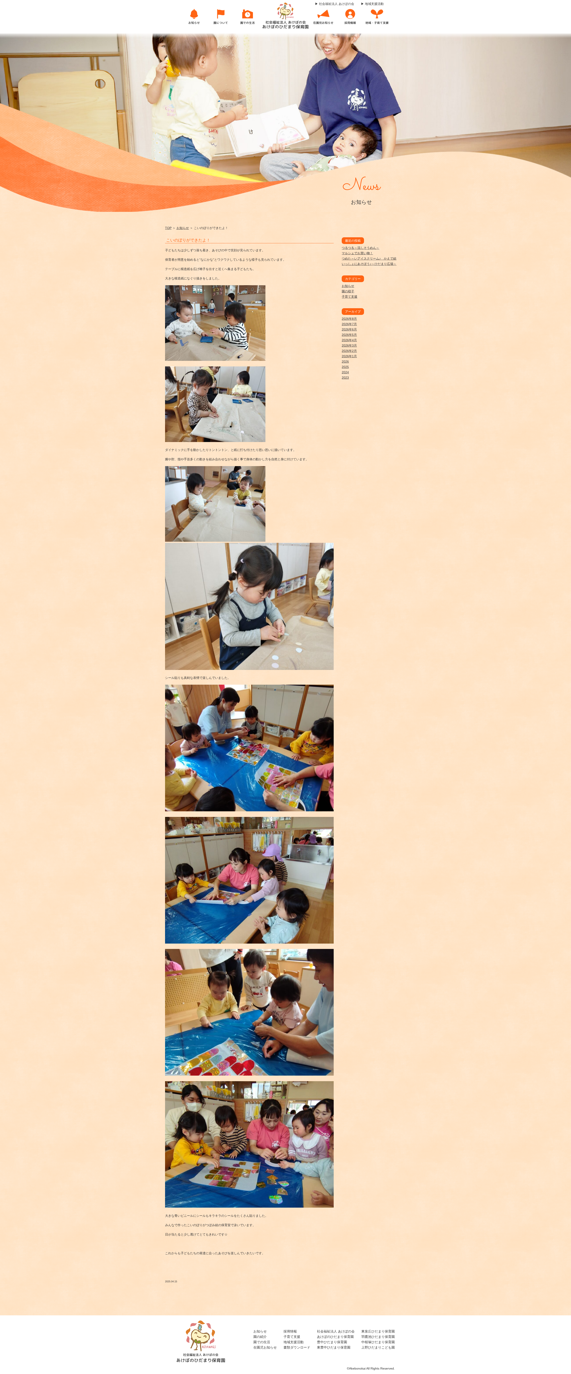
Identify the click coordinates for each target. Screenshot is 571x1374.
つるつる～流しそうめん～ (360, 248)
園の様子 (348, 291)
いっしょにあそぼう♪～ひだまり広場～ (369, 264)
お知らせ (182, 228)
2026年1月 (349, 356)
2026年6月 (349, 329)
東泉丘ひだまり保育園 (378, 1331)
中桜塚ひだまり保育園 (378, 1342)
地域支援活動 (293, 1342)
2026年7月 (349, 324)
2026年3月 (349, 345)
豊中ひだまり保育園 (332, 1342)
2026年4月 (349, 340)
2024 (345, 372)
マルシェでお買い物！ (357, 253)
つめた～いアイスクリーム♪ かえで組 (369, 258)
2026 (345, 361)
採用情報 (290, 1331)
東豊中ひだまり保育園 (333, 1347)
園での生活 (261, 1342)
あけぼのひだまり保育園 (335, 1337)
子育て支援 (349, 296)
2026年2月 (349, 351)
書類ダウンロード (296, 1347)
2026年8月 (349, 318)
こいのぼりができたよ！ (188, 240)
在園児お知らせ (265, 1347)
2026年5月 (349, 335)
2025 (345, 367)
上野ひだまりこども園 (378, 1347)
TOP (168, 228)
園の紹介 (260, 1337)
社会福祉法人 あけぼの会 (336, 1331)
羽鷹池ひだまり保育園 (378, 1337)
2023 (345, 377)
